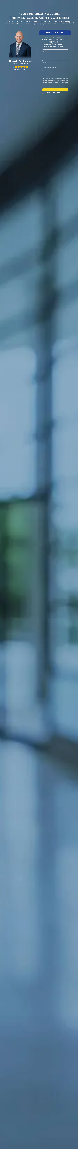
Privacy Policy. (62, 84)
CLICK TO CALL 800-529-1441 (55, 92)
